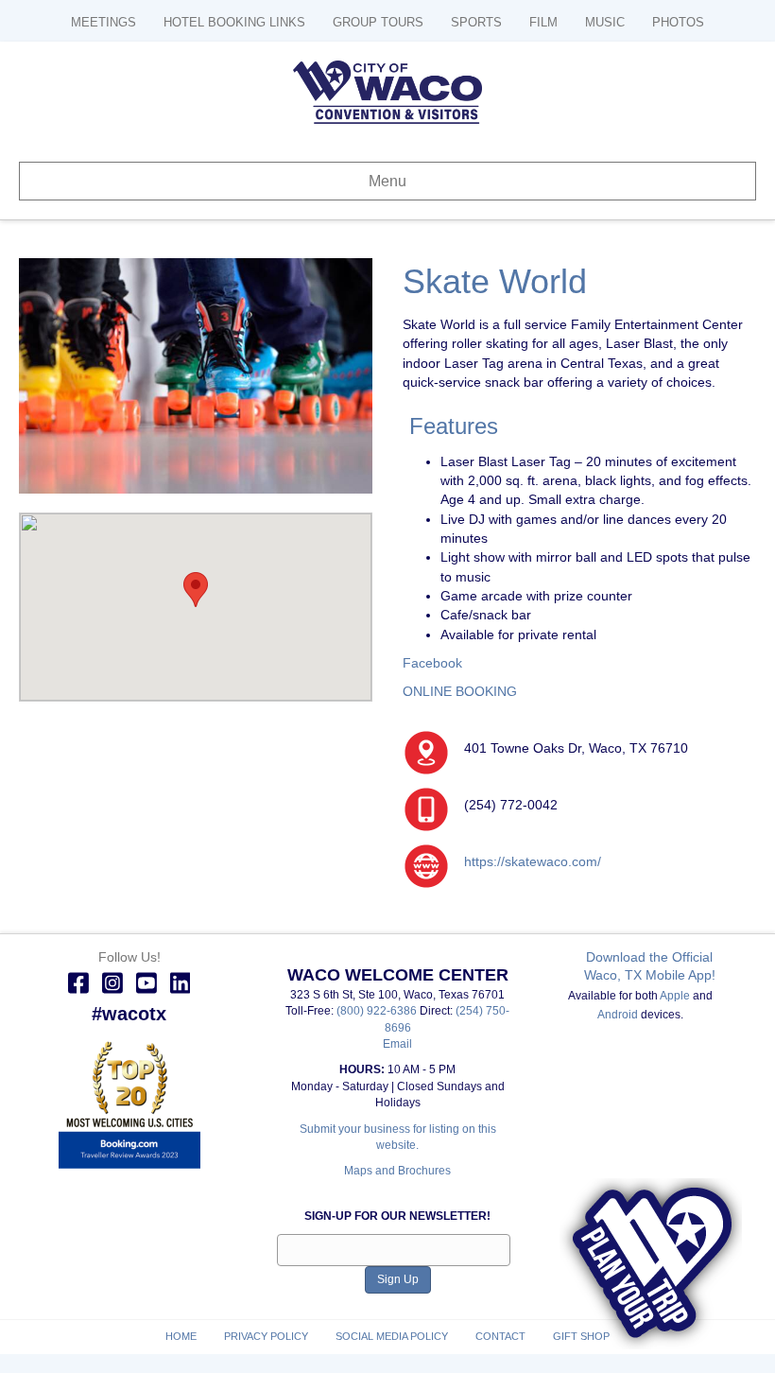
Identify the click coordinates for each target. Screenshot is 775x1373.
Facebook (432, 662)
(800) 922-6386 (378, 1010)
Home (181, 1336)
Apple (675, 995)
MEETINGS (103, 22)
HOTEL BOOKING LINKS (234, 22)
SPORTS (476, 22)
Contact (500, 1336)
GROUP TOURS (378, 22)
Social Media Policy (392, 1336)
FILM (543, 22)
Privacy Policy (266, 1336)
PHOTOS (678, 22)
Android (617, 1014)
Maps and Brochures (397, 1170)
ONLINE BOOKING (460, 691)
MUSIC (605, 22)
